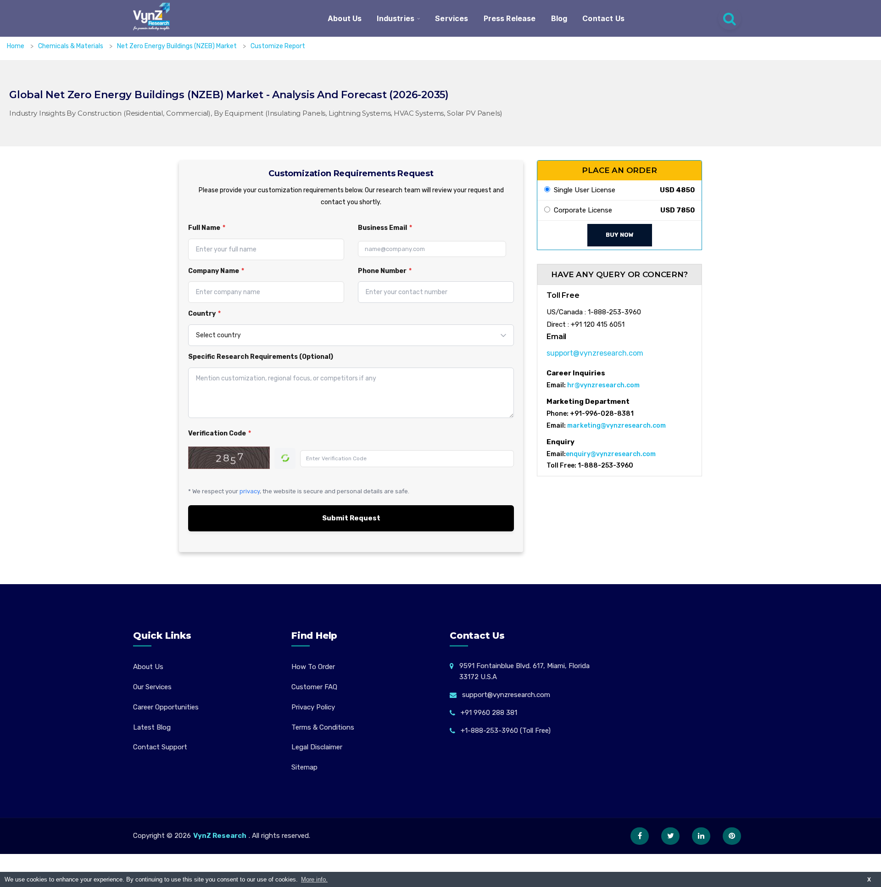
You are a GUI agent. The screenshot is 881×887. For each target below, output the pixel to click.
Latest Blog (152, 727)
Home (15, 46)
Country (204, 314)
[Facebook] (639, 836)
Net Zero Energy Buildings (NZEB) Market (177, 46)
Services (451, 18)
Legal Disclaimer (316, 747)
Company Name (216, 271)
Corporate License (581, 210)
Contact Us (603, 18)
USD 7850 (677, 210)
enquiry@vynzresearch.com (611, 454)
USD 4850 (677, 190)
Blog (559, 18)
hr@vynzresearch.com (603, 385)
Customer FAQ (314, 687)
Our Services (152, 687)
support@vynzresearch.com (594, 353)
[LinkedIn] (701, 836)
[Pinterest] (732, 836)
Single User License (582, 190)
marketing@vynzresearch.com (616, 426)
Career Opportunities (166, 707)
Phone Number (385, 271)
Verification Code (219, 433)
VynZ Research (219, 835)
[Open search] (729, 18)
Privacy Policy (313, 707)
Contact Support (160, 747)
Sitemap (304, 767)
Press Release (510, 18)
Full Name (206, 228)
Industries (395, 18)
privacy (250, 491)
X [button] (869, 879)
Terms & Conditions (322, 727)
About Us (345, 18)
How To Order (313, 667)
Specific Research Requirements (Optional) (260, 357)
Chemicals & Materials (71, 46)
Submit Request (351, 518)
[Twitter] (670, 836)
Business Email (385, 228)
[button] (855, 861)
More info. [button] (314, 879)
